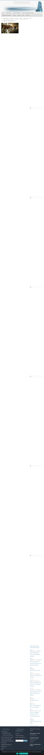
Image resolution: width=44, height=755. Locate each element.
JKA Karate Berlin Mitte (6, 733)
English (19, 15)
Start (3, 12)
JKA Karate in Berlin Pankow (7, 735)
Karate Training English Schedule (7, 737)
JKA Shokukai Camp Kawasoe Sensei (35, 654)
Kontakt (27, 15)
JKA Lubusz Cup (35, 670)
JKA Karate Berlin (4, 731)
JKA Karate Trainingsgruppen (6, 739)
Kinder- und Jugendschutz (20, 737)
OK (17, 753)
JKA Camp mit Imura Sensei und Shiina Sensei (35, 663)
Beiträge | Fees (3, 746)
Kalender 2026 (3, 742)
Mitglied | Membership (6, 15)
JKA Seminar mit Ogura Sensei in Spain (35, 693)
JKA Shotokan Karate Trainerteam (7, 740)
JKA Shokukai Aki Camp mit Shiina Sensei (35, 684)
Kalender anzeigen (33, 725)
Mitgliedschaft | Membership (6, 744)
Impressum (18, 733)
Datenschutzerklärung (19, 735)
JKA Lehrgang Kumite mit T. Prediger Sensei (35, 714)
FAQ (23, 15)
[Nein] (42, 752)
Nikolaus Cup (34, 700)
